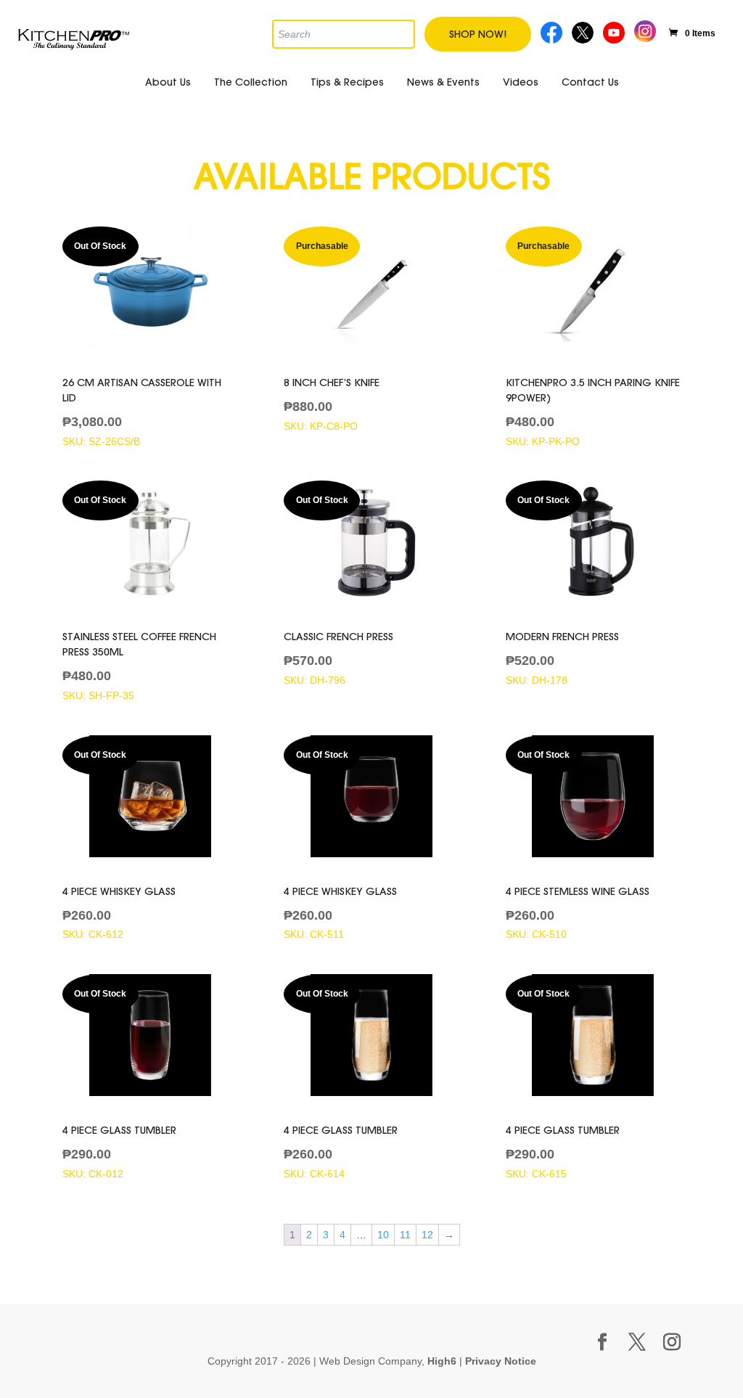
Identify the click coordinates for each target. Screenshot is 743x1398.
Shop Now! (477, 34)
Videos (520, 82)
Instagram (645, 29)
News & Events (443, 82)
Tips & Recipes (347, 82)
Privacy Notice (500, 1361)
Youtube (616, 31)
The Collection (250, 82)
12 (427, 1234)
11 (405, 1234)
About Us (168, 82)
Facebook (552, 31)
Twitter (584, 31)
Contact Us (590, 82)
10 (383, 1234)
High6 (441, 1361)
